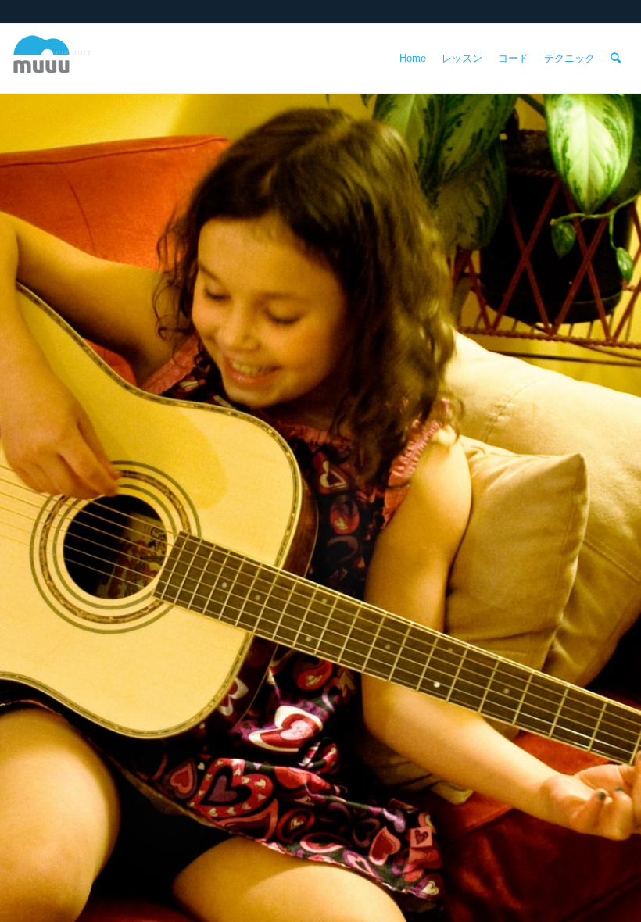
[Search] (615, 58)
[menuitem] (413, 58)
